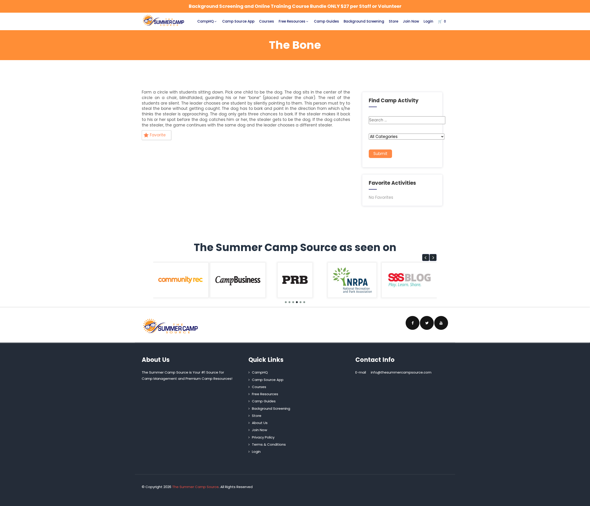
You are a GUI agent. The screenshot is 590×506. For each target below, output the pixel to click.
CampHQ (205, 21)
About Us (260, 422)
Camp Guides (326, 21)
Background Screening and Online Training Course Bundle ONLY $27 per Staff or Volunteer (295, 6)
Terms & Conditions (269, 444)
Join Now (411, 21)
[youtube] (441, 323)
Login (428, 21)
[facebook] (412, 323)
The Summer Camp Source (195, 486)
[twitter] (427, 323)
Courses (266, 21)
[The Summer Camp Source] (163, 20)
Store (393, 21)
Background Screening (364, 21)
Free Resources (292, 21)
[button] (425, 257)
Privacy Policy (263, 437)
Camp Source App (238, 21)
